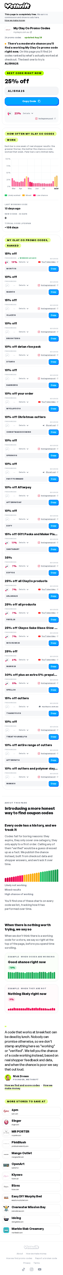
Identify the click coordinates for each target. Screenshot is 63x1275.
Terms (36, 1263)
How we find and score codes (22, 1085)
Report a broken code (46, 1258)
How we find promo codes (19, 1258)
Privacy (26, 1263)
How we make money (15, 20)
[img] (31, 174)
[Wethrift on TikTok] (23, 1269)
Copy (53, 268)
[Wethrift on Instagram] (31, 1269)
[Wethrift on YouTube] (39, 1269)
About (20, 1253)
